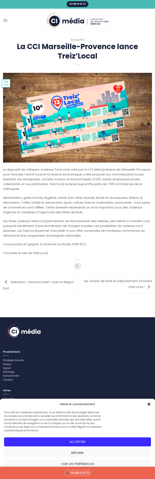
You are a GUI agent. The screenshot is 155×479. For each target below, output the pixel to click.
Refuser (77, 453)
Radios (7, 364)
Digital (7, 368)
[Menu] (5, 20)
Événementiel (11, 375)
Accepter (78, 442)
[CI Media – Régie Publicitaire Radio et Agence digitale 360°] (78, 21)
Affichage (9, 372)
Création (8, 379)
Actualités (77, 39)
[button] (149, 404)
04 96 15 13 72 (80, 472)
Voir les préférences (77, 464)
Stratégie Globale (13, 360)
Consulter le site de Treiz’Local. (25, 253)
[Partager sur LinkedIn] (77, 266)
